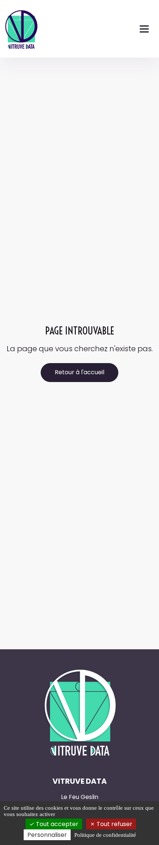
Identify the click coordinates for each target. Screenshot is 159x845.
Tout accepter (56, 824)
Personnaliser (47, 835)
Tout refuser (113, 824)
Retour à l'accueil (79, 372)
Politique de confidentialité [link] (105, 835)
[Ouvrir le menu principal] (144, 29)
